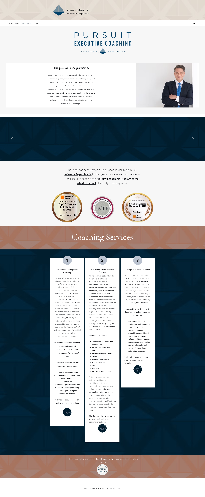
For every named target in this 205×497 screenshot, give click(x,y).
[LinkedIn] (194, 23)
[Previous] (12, 139)
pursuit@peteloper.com (77, 9)
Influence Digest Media (78, 174)
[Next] (193, 139)
